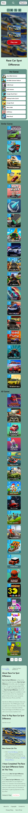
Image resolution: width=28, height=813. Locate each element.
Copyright (13, 806)
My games (23, 3)
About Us (6, 806)
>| (20, 659)
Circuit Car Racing (12, 752)
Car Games (7, 669)
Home (4, 669)
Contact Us (22, 806)
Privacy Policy (9, 810)
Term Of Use (18, 810)
